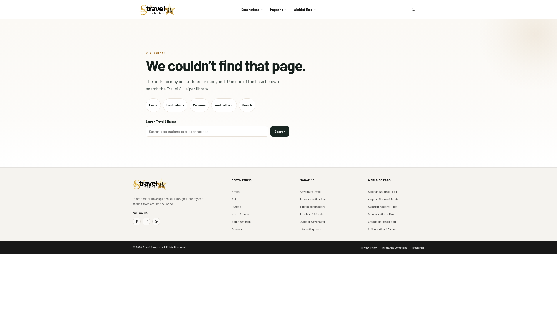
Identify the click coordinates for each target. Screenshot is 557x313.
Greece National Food (381, 214)
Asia (234, 199)
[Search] (413, 9)
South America (241, 221)
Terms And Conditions (394, 247)
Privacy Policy (369, 247)
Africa (236, 191)
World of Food (303, 10)
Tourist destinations (312, 206)
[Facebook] (137, 221)
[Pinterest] (156, 221)
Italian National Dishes (382, 229)
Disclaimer (418, 247)
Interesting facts (310, 229)
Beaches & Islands (311, 214)
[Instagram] (146, 221)
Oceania (237, 229)
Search (247, 105)
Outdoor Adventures (313, 221)
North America (241, 214)
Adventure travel (310, 191)
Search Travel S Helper (161, 121)
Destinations (250, 10)
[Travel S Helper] (158, 9)
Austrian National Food (382, 206)
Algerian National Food (382, 191)
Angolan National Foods (383, 199)
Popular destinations (313, 199)
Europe (236, 206)
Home (153, 105)
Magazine (276, 10)
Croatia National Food (382, 221)
